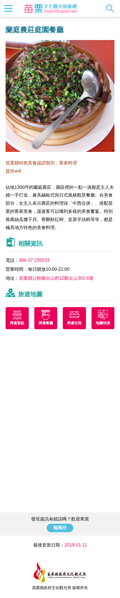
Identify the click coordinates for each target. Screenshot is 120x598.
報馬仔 (60, 527)
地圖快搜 (103, 323)
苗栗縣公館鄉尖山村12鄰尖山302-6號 (56, 278)
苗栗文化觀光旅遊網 (50, 8)
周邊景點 (17, 323)
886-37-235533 (34, 260)
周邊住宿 (74, 323)
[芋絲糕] (60, 150)
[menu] (8, 8)
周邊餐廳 (46, 323)
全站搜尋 (111, 8)
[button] (105, 97)
